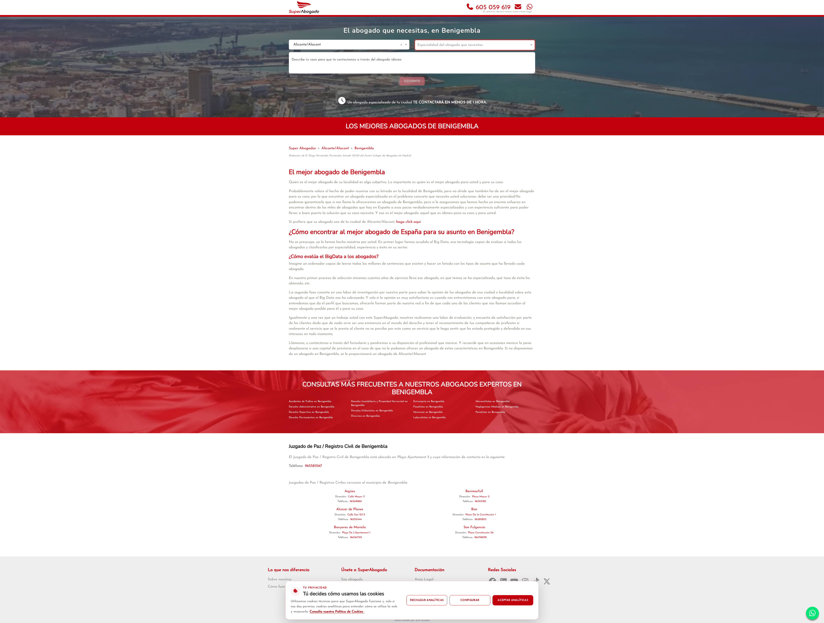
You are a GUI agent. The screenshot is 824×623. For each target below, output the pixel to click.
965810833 (480, 519)
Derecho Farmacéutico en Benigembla (311, 417)
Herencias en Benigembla (428, 412)
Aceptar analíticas (513, 600)
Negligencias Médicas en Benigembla (497, 407)
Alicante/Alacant (335, 148)
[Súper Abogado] (304, 7)
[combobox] (344, 45)
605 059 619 (492, 7)
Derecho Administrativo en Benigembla (311, 407)
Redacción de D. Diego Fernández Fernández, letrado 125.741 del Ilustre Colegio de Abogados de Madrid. (350, 155)
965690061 (356, 501)
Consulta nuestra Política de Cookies (337, 611)
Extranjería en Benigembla (428, 401)
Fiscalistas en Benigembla (428, 407)
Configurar (469, 600)
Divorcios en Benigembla (365, 416)
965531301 (480, 501)
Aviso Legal (526, 12)
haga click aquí (408, 222)
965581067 (313, 466)
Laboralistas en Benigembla (429, 417)
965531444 (356, 519)
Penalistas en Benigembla (490, 412)
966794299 (480, 537)
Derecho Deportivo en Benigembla (309, 412)
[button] (402, 44)
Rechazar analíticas (427, 600)
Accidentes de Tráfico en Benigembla (310, 401)
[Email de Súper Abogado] (518, 7)
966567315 (356, 537)
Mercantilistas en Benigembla (493, 401)
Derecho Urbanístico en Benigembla (372, 410)
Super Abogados (302, 148)
